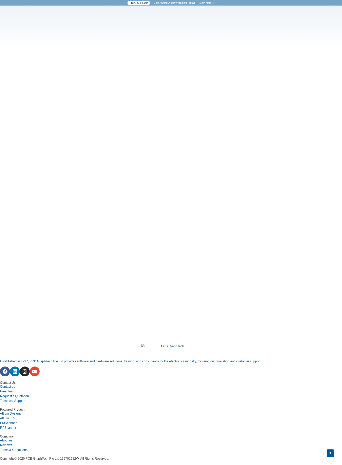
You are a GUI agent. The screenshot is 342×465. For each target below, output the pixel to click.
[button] (138, 3)
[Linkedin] (15, 371)
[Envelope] (35, 371)
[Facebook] (5, 371)
